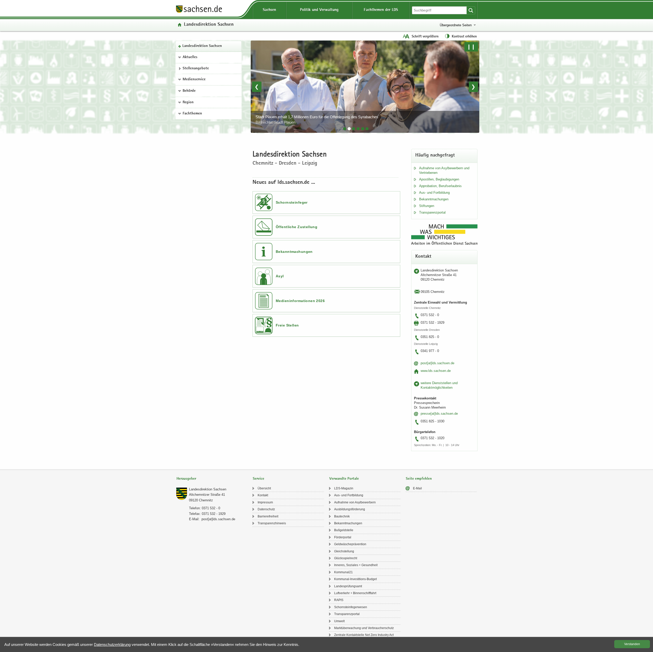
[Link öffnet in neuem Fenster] (198, 12)
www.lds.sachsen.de (436, 371)
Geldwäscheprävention (350, 544)
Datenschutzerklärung (112, 644)
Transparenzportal (432, 212)
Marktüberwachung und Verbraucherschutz (364, 628)
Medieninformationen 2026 (300, 301)
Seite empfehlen (419, 479)
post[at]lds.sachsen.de (437, 363)
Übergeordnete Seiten (456, 25)
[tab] (344, 128)
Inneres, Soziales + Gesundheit (356, 565)
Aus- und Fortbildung (434, 192)
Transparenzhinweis (272, 523)
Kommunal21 (343, 572)
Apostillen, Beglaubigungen (439, 179)
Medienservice (194, 79)
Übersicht (264, 488)
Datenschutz (266, 509)
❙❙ (471, 46)
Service (258, 479)
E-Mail (417, 488)
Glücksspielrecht (345, 558)
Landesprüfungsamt (348, 586)
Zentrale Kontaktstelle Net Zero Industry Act (364, 635)
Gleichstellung (344, 551)
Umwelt (339, 621)
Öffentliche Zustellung (296, 227)
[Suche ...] (471, 10)
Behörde (189, 91)
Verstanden (632, 644)
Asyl (280, 276)
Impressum (265, 502)
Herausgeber (186, 479)
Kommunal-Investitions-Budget (355, 579)
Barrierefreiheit (268, 516)
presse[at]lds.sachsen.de (439, 413)
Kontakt (263, 495)
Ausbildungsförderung (349, 509)
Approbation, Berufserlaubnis (440, 186)
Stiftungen (426, 206)
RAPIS (338, 600)
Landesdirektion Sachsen (202, 46)
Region (188, 102)
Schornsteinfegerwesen (350, 607)
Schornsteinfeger (292, 202)
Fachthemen (192, 114)
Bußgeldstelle (343, 530)
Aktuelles (190, 57)
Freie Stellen (287, 325)
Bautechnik (342, 516)
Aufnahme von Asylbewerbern (355, 502)
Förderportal (342, 537)
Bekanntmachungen (294, 252)
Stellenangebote (196, 68)
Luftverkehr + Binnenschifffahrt (355, 593)
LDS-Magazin (343, 488)
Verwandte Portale (344, 479)
